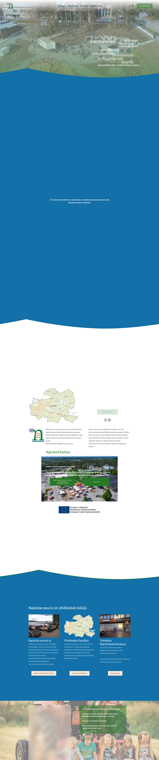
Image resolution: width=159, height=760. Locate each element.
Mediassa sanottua (107, 412)
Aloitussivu (61, 6)
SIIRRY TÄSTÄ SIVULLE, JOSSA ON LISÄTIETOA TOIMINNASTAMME (62, 482)
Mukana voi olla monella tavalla (44, 673)
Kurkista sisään (115, 673)
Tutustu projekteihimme (79, 673)
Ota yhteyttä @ (145, 6)
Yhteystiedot (73, 6)
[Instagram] (133, 6)
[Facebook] (130, 6)
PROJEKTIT (96, 482)
